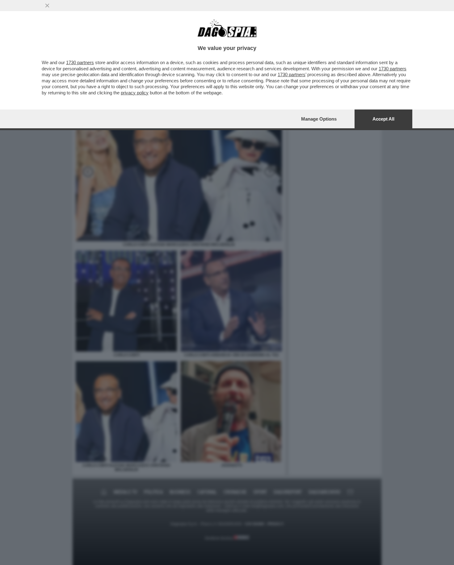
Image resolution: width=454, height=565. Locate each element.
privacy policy (135, 92)
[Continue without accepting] (47, 5)
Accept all (383, 119)
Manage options (319, 119)
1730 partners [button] (80, 62)
